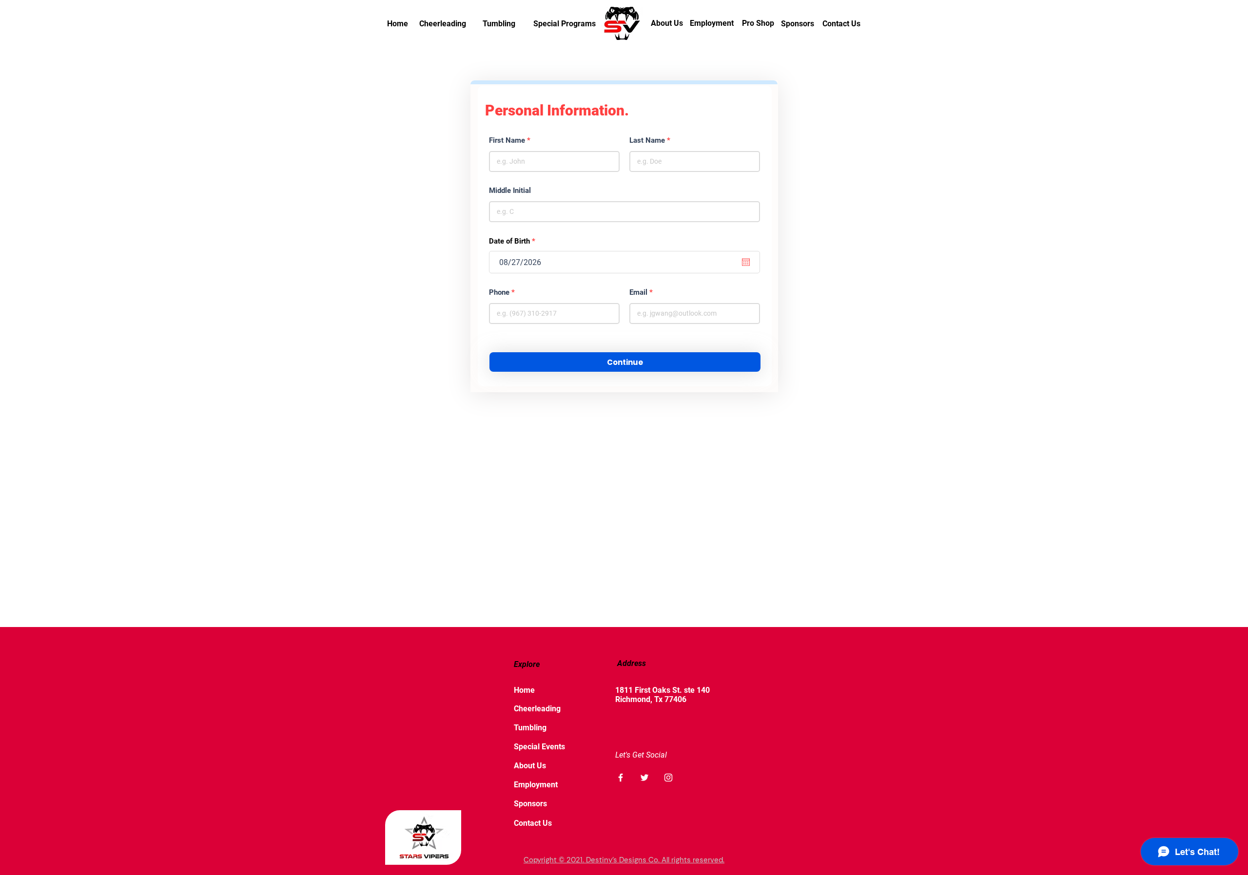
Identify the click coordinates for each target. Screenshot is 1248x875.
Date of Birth (514, 241)
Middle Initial (510, 190)
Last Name (647, 140)
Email (638, 292)
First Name (507, 140)
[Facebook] (620, 777)
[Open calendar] (746, 262)
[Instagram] (668, 777)
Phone (499, 292)
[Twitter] (644, 777)
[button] (624, 362)
